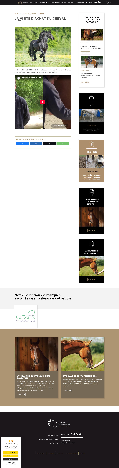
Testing (25, 2)
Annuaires (80, 2)
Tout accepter (10, 452)
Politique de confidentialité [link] (10, 463)
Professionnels (71, 453)
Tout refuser (11, 456)
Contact (83, 453)
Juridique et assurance (58, 2)
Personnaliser (11, 459)
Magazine (89, 2)
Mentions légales (65, 440)
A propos (60, 453)
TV (31, 2)
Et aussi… (71, 2)
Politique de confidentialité (68, 442)
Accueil (20, 3)
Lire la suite (85, 53)
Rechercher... (111, 2)
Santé (35, 2)
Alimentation (44, 2)
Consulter (91, 230)
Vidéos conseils (39, 14)
